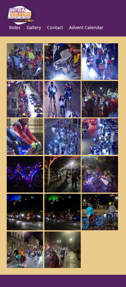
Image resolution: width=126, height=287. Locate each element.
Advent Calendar (86, 27)
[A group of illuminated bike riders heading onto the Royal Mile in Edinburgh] (62, 266)
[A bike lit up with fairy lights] (25, 191)
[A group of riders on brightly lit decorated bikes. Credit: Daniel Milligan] (100, 78)
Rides (14, 27)
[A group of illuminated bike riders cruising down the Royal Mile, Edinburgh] (25, 266)
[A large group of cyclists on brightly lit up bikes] (100, 153)
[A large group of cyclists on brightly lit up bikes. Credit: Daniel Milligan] (62, 153)
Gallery (34, 27)
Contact (55, 27)
